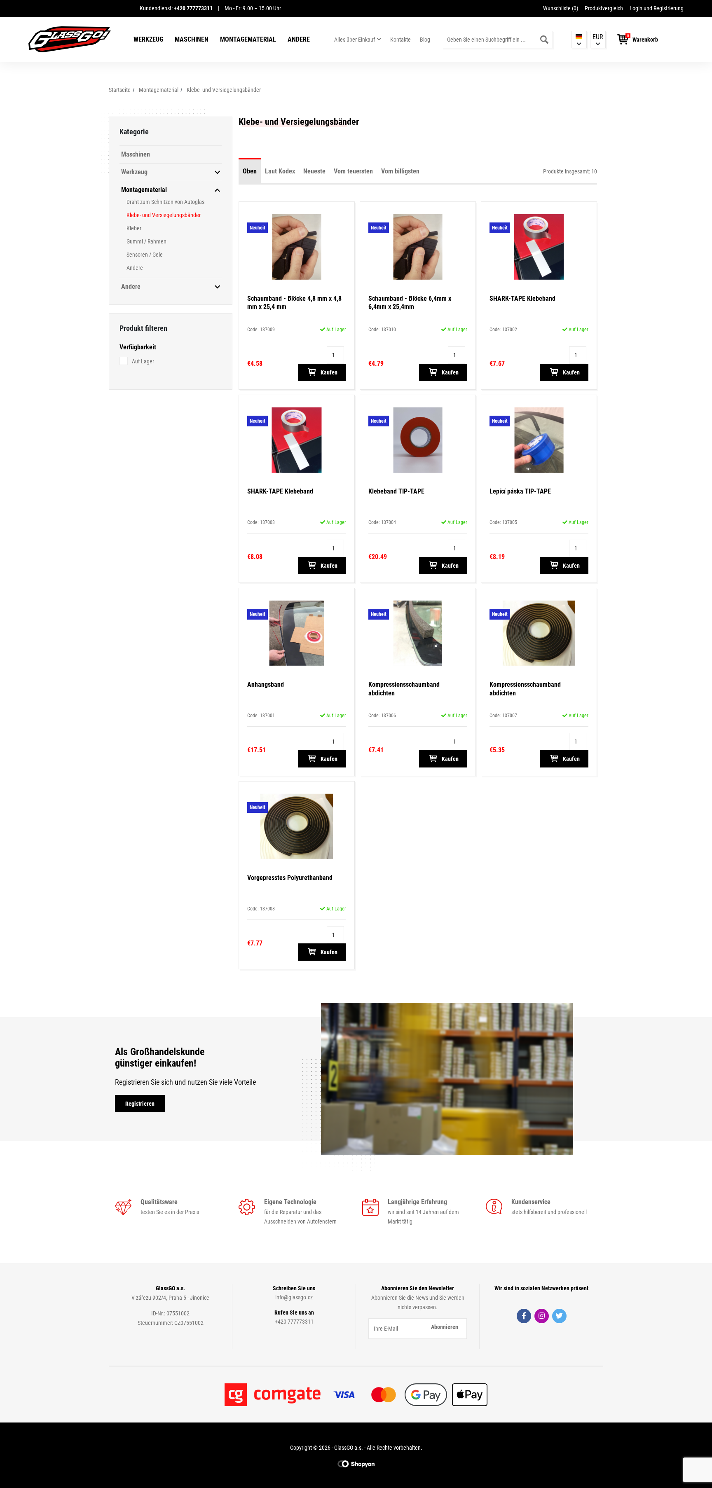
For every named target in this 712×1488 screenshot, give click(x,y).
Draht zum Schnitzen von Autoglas (165, 202)
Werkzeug (148, 39)
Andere (299, 39)
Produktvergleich (604, 8)
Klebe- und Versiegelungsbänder (224, 90)
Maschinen (191, 39)
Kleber (133, 228)
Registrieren (140, 1103)
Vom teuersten (353, 171)
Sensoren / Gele (144, 254)
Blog (425, 39)
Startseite (120, 90)
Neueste (314, 171)
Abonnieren (444, 1327)
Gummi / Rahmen (146, 241)
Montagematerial (248, 39)
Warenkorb (645, 39)
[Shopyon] (356, 1463)
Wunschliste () (560, 8)
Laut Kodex (280, 171)
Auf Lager (143, 361)
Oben (250, 171)
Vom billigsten (400, 171)
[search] (544, 39)
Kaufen (328, 372)
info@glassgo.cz (294, 1297)
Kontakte (400, 39)
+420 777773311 (294, 1321)
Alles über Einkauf (354, 39)
